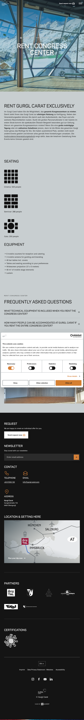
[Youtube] (45, 679)
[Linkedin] (51, 679)
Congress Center (29, 38)
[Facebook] (39, 679)
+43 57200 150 (9, 482)
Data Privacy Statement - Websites (40, 670)
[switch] (32, 368)
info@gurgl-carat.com (31, 482)
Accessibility (60, 670)
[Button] (76, 457)
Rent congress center (57, 38)
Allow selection (42, 383)
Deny (15, 383)
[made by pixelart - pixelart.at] (42, 704)
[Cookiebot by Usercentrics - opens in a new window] (71, 336)
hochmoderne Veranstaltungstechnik (19, 136)
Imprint (22, 670)
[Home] (21, 38)
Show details (72, 376)
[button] (42, 312)
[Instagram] (33, 679)
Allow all (68, 383)
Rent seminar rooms (42, 38)
